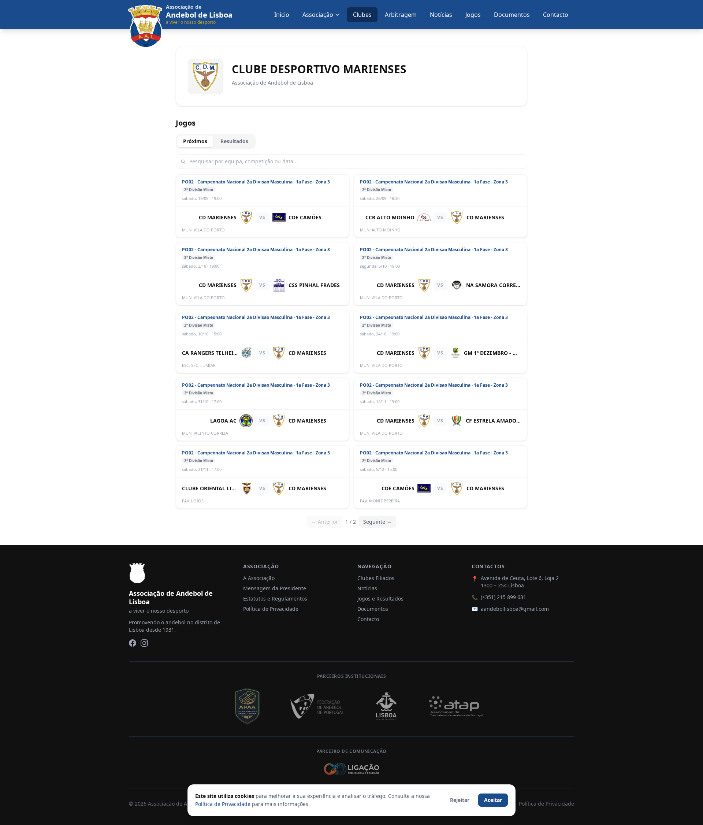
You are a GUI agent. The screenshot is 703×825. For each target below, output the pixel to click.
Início (281, 15)
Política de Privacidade (270, 608)
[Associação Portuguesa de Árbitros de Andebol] (247, 706)
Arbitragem (401, 15)
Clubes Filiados (375, 578)
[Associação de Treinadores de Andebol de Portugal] (455, 706)
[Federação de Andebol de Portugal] (316, 706)
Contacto (555, 15)
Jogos (473, 15)
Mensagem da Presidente (274, 588)
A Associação (259, 578)
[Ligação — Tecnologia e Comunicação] (351, 769)
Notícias (441, 15)
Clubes (362, 15)
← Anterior (324, 521)
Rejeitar (459, 799)
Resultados (234, 141)
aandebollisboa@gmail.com (515, 608)
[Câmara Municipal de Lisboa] (386, 706)
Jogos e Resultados (380, 598)
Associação (317, 15)
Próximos (195, 141)
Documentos (512, 15)
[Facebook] (132, 643)
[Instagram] (144, 643)
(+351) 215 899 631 (503, 597)
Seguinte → (377, 521)
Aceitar (493, 799)
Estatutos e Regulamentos (275, 598)
